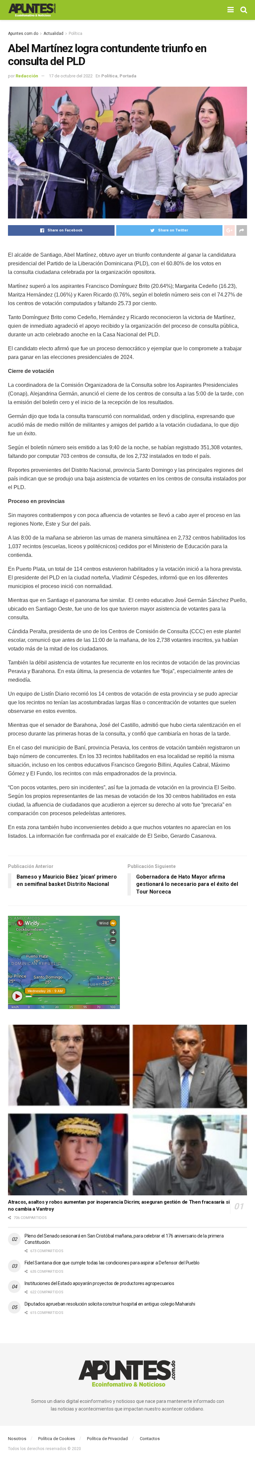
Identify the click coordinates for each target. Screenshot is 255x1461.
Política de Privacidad (107, 1438)
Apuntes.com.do (23, 33)
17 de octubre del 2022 (71, 75)
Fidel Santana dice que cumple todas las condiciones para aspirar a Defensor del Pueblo (112, 1262)
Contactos (150, 1438)
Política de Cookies (56, 1438)
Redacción (27, 75)
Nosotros (17, 1438)
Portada (128, 75)
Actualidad (53, 33)
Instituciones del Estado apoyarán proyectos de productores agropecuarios (99, 1283)
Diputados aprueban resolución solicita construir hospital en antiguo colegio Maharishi (110, 1304)
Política (75, 33)
